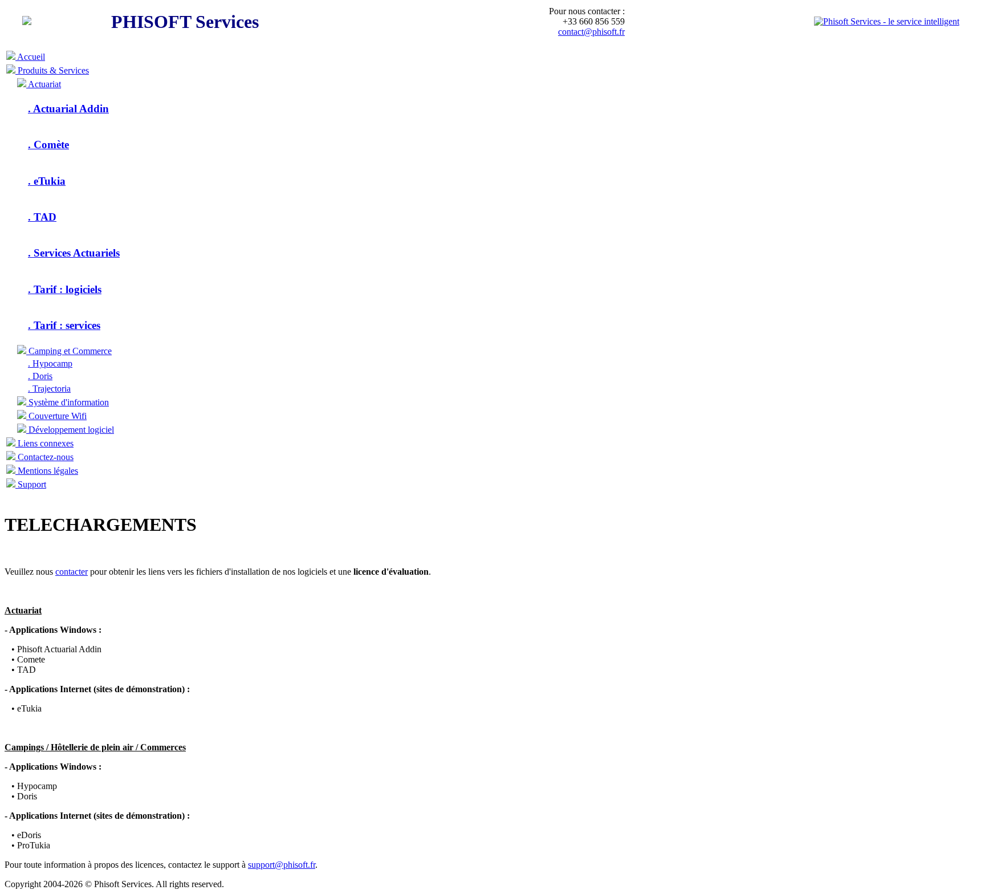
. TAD (42, 217)
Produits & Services (52, 70)
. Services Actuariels (74, 253)
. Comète (48, 145)
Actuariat (43, 84)
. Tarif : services (64, 325)
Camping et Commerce (69, 351)
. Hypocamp (50, 363)
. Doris (40, 376)
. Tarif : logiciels (64, 289)
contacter (71, 571)
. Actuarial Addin (68, 109)
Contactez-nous (44, 457)
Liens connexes (44, 443)
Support (30, 484)
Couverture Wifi (56, 416)
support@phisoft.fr (281, 864)
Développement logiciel (70, 429)
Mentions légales (46, 471)
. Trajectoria (49, 388)
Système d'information (67, 402)
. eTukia (47, 181)
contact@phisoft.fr (591, 31)
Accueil (30, 57)
